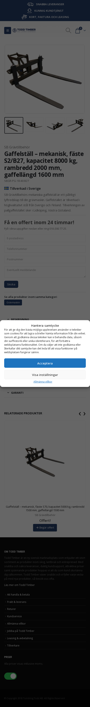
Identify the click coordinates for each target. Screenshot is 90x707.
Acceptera (45, 363)
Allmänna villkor (42, 381)
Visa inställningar (45, 374)
